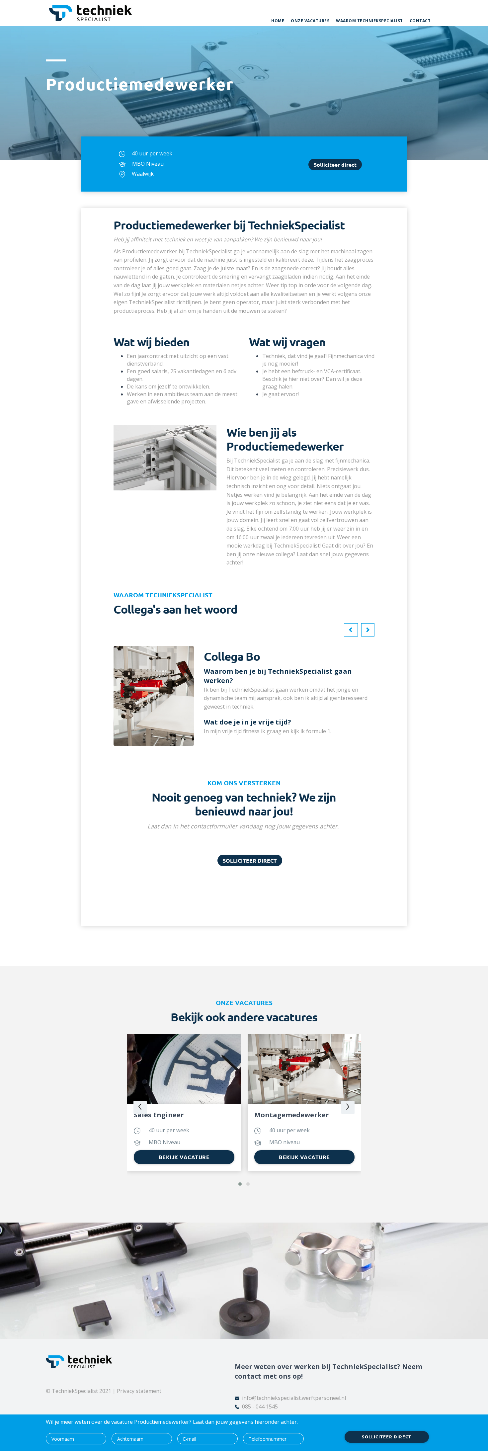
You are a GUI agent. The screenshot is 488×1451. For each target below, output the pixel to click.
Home (277, 21)
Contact (420, 21)
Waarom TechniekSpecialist (369, 21)
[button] (351, 630)
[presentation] (140, 1107)
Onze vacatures (310, 21)
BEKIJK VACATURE (184, 1156)
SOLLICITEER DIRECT (250, 860)
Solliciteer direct (335, 164)
